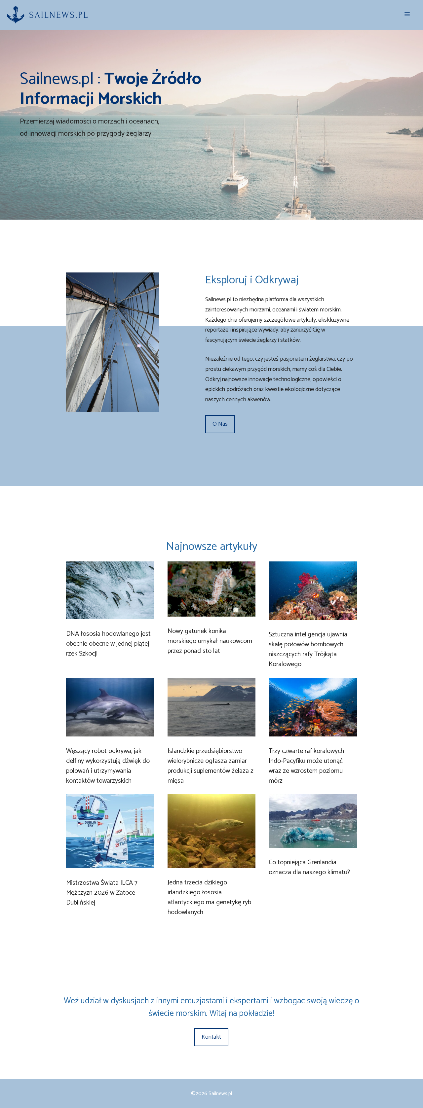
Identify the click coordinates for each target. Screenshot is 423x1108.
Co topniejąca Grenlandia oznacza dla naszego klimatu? (309, 867)
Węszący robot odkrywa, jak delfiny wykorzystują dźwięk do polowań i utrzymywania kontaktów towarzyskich (108, 766)
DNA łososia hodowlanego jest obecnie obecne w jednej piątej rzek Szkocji (108, 643)
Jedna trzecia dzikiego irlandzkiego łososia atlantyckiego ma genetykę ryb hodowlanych (209, 897)
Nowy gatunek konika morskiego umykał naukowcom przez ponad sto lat (210, 641)
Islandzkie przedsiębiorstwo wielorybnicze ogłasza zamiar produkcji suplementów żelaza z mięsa (210, 766)
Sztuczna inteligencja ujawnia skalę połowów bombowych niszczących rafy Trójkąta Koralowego (308, 649)
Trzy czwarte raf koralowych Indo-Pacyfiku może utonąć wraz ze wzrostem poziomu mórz (306, 766)
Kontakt (211, 1037)
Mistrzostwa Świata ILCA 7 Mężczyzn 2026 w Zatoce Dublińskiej (101, 892)
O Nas (220, 424)
